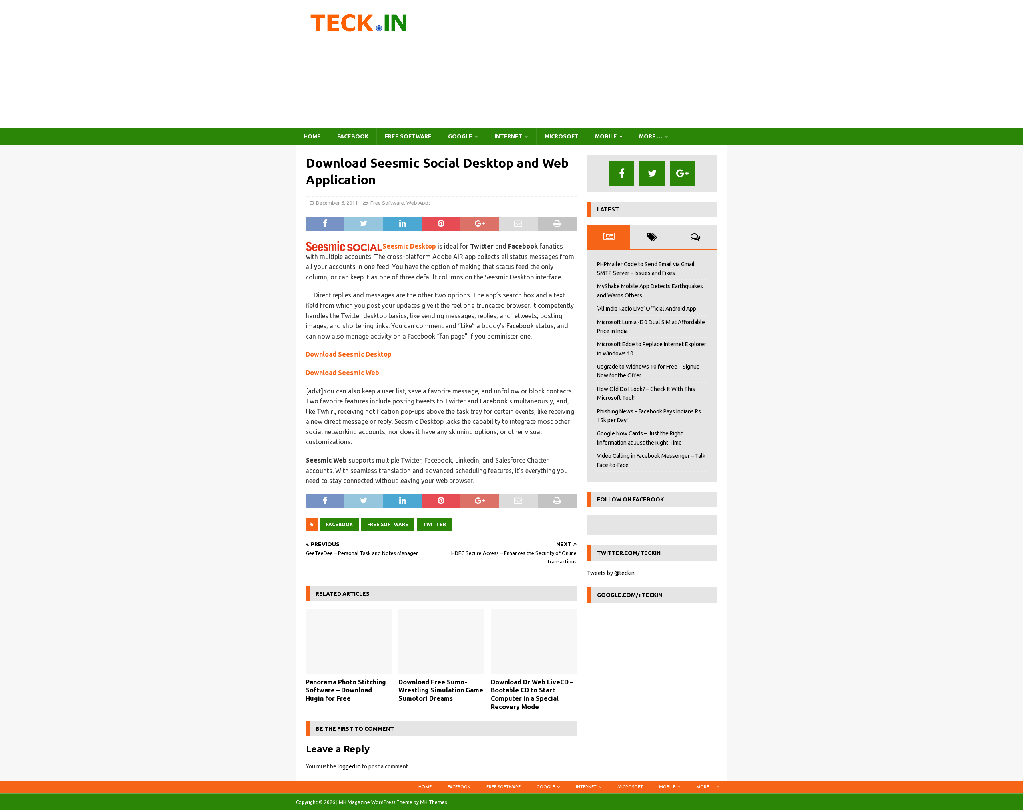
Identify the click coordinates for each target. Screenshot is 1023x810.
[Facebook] (621, 173)
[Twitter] (652, 173)
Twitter (434, 524)
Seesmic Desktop (409, 246)
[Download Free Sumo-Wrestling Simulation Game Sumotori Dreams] (441, 641)
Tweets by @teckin (611, 573)
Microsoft (562, 136)
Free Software (408, 136)
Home (312, 136)
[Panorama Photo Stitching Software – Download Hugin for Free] (349, 641)
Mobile (606, 136)
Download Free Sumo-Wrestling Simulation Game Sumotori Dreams (440, 690)
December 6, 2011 (337, 202)
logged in (349, 766)
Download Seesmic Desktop (349, 354)
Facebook (352, 136)
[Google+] (682, 173)
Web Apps (418, 202)
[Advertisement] (581, 64)
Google (460, 136)
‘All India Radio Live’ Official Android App (646, 308)
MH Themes (433, 802)
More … (651, 136)
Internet (508, 136)
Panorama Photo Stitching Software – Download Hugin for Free (346, 690)
